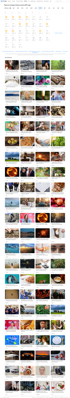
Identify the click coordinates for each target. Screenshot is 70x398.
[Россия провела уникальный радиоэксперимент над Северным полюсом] (12, 205)
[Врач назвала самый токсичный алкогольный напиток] (42, 98)
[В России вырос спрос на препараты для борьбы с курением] (58, 98)
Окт (54, 8)
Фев (18, 8)
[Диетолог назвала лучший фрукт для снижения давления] (58, 144)
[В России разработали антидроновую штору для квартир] (42, 189)
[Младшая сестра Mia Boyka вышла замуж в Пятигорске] (12, 327)
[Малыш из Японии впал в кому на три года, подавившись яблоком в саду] (12, 128)
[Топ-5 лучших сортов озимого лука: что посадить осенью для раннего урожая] (58, 205)
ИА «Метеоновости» (66, 397)
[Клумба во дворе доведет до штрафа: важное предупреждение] (58, 174)
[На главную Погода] (4, 1)
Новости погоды (58, 51)
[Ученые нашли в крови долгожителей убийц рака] (12, 113)
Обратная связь (56, 397)
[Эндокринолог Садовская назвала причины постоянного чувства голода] (58, 159)
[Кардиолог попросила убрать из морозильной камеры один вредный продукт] (42, 67)
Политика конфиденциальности (40, 397)
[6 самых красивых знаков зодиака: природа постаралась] (27, 189)
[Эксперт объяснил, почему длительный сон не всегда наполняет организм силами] (27, 205)
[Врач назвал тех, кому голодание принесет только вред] (58, 342)
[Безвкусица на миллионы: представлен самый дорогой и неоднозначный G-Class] (27, 358)
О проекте (33, 397)
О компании (4, 397)
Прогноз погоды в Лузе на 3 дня (8, 51)
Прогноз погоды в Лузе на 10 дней (48, 51)
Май (31, 8)
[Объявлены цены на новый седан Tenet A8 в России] (12, 373)
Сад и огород (65, 51)
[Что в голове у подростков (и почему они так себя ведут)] (58, 128)
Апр (27, 8)
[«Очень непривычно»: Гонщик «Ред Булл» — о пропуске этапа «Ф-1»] (27, 342)
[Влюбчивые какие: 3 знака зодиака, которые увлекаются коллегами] (42, 388)
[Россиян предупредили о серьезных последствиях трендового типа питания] (27, 281)
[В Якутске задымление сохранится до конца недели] (58, 220)
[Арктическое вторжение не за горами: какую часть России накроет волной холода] (12, 98)
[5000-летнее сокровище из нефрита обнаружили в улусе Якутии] (27, 312)
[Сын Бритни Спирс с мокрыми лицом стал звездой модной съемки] (42, 373)
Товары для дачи (35, 52)
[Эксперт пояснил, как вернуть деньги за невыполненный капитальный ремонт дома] (42, 266)
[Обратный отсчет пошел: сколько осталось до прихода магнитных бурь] (42, 235)
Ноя (58, 8)
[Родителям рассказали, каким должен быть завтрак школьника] (58, 281)
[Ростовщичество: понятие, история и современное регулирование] (12, 358)
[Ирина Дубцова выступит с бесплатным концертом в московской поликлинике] (27, 220)
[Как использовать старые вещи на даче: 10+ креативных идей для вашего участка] (42, 296)
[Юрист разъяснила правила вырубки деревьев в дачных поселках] (27, 128)
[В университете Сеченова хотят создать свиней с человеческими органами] (58, 82)
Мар (22, 8)
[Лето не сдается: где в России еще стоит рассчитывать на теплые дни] (12, 159)
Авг (45, 8)
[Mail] (1, 1)
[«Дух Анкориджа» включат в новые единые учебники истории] (27, 174)
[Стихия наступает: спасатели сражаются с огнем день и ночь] (42, 358)
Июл (40, 8)
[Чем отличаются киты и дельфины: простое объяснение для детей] (12, 281)
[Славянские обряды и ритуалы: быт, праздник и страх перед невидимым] (58, 327)
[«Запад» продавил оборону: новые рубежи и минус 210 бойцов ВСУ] (27, 388)
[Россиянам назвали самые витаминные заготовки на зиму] (12, 144)
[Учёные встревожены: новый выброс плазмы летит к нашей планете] (42, 220)
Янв (13, 8)
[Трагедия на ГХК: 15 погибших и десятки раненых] (58, 358)
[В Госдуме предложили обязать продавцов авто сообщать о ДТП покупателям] (42, 205)
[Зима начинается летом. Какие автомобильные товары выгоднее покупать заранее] (27, 296)
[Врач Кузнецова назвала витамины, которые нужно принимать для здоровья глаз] (58, 251)
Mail (1, 397)
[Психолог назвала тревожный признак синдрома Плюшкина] (58, 113)
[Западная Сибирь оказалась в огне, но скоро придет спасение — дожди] (12, 266)
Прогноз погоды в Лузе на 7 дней (34, 51)
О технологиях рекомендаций (50, 397)
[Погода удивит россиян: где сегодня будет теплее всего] (58, 312)
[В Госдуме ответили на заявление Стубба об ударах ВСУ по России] (42, 327)
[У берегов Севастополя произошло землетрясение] (12, 251)
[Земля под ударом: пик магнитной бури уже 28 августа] (42, 159)
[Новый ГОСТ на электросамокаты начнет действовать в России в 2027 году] (12, 220)
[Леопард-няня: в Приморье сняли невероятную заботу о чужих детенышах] (58, 67)
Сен (49, 8)
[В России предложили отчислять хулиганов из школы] (12, 189)
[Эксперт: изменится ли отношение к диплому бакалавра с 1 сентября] (12, 312)
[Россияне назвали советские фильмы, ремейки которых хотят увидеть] (42, 342)
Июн (36, 8)
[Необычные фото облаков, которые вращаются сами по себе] (27, 251)
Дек (62, 8)
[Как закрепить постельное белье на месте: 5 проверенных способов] (12, 82)
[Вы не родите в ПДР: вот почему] (42, 144)
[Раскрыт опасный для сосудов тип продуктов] (27, 327)
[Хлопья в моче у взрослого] (58, 235)
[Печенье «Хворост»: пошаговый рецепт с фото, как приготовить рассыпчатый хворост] (27, 144)
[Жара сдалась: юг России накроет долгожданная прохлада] (42, 113)
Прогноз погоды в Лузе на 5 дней (21, 51)
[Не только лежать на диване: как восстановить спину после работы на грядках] (12, 235)
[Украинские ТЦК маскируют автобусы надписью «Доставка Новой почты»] (27, 82)
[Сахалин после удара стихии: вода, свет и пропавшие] (27, 235)
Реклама (8, 397)
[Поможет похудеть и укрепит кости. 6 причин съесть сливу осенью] (42, 82)
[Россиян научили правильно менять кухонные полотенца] (27, 113)
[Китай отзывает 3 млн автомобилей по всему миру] (27, 67)
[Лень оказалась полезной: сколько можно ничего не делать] (42, 128)
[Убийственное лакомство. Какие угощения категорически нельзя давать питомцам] (12, 67)
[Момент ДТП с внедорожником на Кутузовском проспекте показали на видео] (58, 373)
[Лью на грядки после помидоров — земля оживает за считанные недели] (42, 174)
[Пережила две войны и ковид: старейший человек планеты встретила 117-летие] (27, 98)
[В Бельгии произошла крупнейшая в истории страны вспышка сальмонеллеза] (42, 251)
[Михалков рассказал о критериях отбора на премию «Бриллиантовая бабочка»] (12, 388)
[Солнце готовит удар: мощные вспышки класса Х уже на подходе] (12, 174)
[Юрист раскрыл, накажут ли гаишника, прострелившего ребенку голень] (27, 159)
